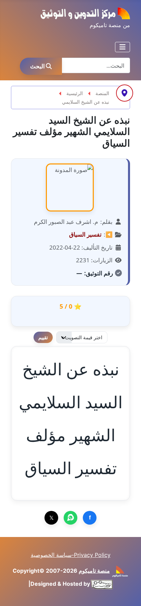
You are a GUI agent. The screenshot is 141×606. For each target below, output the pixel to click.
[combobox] (96, 65)
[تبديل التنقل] (122, 47)
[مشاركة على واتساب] (70, 518)
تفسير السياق (85, 234)
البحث (37, 66)
